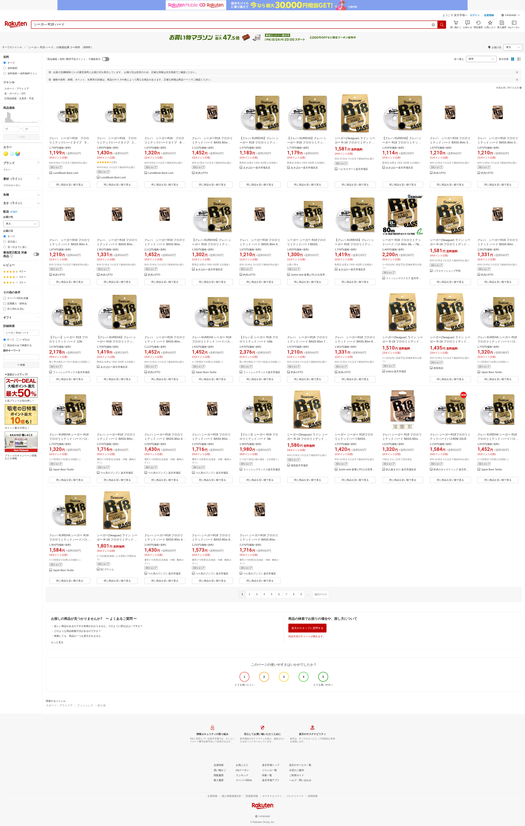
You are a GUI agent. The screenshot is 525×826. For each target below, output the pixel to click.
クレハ (7, 169)
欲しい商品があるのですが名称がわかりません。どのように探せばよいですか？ (98, 626)
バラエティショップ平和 (447, 271)
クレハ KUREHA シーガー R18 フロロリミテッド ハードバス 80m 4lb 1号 (69, 439)
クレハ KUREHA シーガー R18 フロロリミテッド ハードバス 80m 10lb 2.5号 (497, 439)
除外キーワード (12, 350)
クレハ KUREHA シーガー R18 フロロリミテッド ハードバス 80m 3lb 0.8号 (497, 341)
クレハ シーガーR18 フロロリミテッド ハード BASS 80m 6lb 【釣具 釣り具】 (261, 244)
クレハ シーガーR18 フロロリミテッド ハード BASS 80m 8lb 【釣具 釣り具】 (356, 341)
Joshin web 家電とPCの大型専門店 (309, 275)
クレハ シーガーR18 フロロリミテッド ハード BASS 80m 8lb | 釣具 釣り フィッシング (212, 539)
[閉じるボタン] (517, 72)
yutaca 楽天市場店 (396, 371)
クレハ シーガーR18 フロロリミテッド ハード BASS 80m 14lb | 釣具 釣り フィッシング (259, 539)
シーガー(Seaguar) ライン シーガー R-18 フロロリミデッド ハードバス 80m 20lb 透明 (402, 341)
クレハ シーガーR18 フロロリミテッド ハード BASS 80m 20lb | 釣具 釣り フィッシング (116, 439)
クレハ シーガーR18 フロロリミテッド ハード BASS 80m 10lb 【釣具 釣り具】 (497, 244)
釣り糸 (102, 705)
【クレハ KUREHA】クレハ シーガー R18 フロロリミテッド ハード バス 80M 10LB (211, 244)
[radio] (4, 62)
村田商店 (438, 368)
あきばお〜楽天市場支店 (256, 167)
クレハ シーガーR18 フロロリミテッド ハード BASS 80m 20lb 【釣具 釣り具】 (212, 142)
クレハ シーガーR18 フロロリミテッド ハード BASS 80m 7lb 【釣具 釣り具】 (308, 341)
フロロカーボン (12, 185)
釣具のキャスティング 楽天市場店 (452, 469)
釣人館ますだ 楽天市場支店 (401, 469)
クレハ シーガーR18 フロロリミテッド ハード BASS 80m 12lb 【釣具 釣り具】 (117, 244)
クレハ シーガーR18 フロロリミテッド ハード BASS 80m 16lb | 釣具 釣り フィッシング (211, 439)
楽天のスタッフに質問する (307, 628)
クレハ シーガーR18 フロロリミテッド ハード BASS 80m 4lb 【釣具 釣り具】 (70, 244)
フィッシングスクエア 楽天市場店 (404, 278)
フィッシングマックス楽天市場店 (71, 372)
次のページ (321, 594)
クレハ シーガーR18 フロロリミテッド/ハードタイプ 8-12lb (164, 142)
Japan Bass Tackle (206, 372)
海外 (15, 211)
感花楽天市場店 (299, 465)
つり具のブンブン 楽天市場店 (116, 473)
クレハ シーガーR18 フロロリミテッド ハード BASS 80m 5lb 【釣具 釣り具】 (499, 142)
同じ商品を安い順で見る (69, 184)
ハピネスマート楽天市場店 (353, 169)
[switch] (36, 254)
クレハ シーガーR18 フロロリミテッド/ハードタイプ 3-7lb (69, 142)
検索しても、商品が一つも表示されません (77, 636)
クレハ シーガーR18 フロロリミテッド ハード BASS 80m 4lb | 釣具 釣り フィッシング (164, 539)
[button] (510, 15)
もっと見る (57, 642)
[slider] (3, 122)
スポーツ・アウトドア (59, 705)
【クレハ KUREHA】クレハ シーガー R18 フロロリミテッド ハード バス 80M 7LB (401, 142)
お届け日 (8, 231)
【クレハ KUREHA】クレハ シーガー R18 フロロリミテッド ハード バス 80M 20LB (354, 244)
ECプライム (107, 569)
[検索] (442, 25)
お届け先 (8, 217)
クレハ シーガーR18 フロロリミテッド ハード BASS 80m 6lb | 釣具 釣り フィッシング (164, 439)
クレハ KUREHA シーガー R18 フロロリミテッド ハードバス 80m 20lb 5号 (69, 539)
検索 (22, 136)
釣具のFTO (202, 173)
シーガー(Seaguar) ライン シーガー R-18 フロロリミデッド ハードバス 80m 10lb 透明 (355, 142)
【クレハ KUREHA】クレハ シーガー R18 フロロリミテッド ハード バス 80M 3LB (306, 142)
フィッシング (85, 705)
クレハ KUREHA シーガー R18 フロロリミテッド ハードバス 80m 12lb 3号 (211, 341)
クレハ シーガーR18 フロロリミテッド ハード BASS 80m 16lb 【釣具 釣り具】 (164, 341)
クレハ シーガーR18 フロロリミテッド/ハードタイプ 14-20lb (117, 142)
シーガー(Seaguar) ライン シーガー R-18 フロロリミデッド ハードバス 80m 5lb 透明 (450, 341)
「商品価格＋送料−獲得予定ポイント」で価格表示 (72, 59)
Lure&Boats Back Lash (65, 173)
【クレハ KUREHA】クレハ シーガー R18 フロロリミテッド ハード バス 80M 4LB (259, 142)
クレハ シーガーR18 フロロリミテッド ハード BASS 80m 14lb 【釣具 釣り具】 (164, 244)
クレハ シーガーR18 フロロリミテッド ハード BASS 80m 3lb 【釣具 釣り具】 (451, 142)
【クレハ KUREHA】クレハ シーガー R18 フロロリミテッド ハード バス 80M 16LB (116, 341)
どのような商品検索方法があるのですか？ (77, 631)
